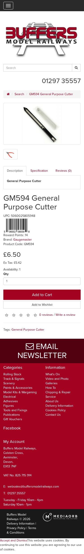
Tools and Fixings (15, 410)
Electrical (9, 397)
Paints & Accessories (17, 388)
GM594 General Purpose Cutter (51, 94)
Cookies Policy (55, 410)
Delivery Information (59, 406)
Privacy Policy (16, 528)
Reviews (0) (63, 171)
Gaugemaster (22, 240)
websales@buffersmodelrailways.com (33, 486)
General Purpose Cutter (27, 330)
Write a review (65, 315)
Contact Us (53, 415)
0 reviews (46, 315)
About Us (51, 401)
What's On (52, 374)
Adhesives (10, 401)
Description (15, 171)
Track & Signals (13, 379)
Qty (6, 274)
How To (50, 388)
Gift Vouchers (12, 419)
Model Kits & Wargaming (20, 392)
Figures (8, 406)
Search (19, 94)
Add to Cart (42, 294)
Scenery (9, 383)
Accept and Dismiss (13, 540)
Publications (11, 415)
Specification (39, 171)
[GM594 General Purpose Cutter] (42, 124)
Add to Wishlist (42, 305)
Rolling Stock (12, 374)
